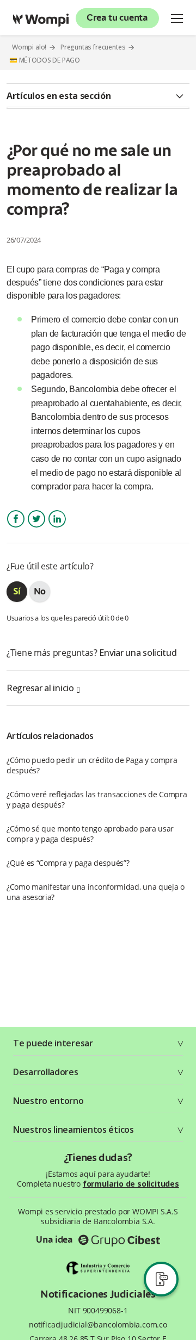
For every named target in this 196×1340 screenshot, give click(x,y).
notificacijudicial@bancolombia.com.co (98, 1325)
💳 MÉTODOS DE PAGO (44, 60)
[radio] (17, 591)
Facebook (16, 528)
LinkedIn (56, 528)
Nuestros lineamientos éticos (73, 1130)
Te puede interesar (53, 1043)
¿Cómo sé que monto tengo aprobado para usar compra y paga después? (90, 833)
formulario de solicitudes (131, 1183)
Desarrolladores (45, 1072)
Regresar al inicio (40, 688)
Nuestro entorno (48, 1101)
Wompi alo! (29, 47)
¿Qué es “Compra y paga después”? (68, 863)
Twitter (36, 528)
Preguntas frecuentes (93, 47)
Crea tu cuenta (117, 18)
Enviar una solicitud (137, 653)
